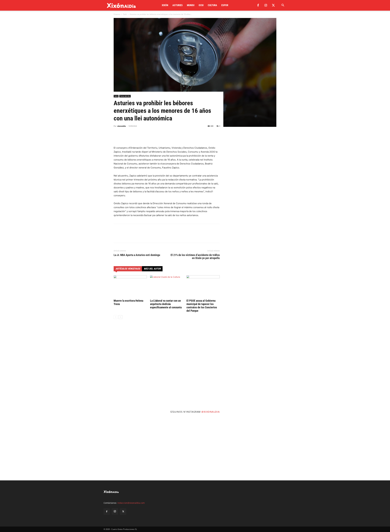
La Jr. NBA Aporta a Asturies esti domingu (137, 255)
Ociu (201, 5)
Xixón (165, 5)
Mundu (190, 5)
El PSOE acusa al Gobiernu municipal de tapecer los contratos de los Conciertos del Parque (201, 305)
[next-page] (120, 317)
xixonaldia (121, 126)
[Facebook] (258, 5)
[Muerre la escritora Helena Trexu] (130, 286)
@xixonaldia (210, 411)
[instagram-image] (32, 448)
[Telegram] (138, 137)
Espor (224, 5)
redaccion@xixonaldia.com (131, 502)
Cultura (212, 5)
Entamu (117, 14)
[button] (282, 5)
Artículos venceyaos (127, 268)
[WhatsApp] (131, 137)
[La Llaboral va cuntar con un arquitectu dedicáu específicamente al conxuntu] (166, 286)
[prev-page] (115, 317)
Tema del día (125, 96)
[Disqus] (167, 367)
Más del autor (152, 268)
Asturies (177, 5)
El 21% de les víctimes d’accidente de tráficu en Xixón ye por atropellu (195, 257)
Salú (125, 14)
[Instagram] (265, 5)
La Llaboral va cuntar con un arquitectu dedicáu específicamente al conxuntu (166, 304)
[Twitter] (273, 5)
